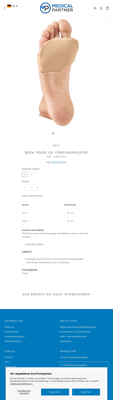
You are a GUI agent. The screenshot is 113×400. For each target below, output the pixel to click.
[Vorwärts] (65, 133)
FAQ (7, 362)
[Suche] (101, 8)
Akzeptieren (55, 392)
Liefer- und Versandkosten (73, 336)
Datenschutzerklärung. (21, 383)
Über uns (9, 327)
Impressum (65, 341)
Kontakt (9, 357)
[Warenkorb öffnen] (107, 8)
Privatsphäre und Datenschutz (75, 331)
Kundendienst (12, 331)
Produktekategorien (15, 336)
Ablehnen (86, 392)
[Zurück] (47, 133)
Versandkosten (59, 162)
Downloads (10, 366)
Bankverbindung (13, 341)
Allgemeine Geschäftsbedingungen (78, 327)
